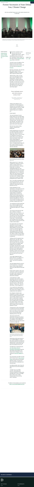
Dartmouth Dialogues (18, 353)
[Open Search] (31, 2)
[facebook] (26, 58)
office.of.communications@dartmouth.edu (16, 384)
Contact (2, 485)
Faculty (18, 485)
